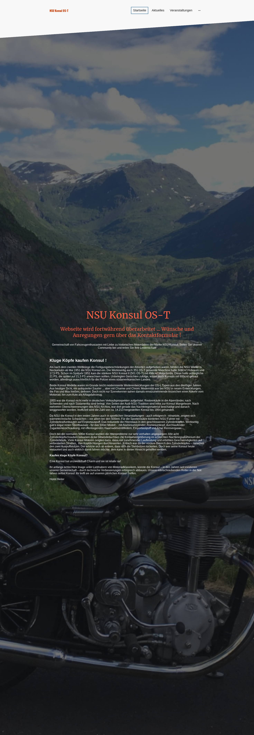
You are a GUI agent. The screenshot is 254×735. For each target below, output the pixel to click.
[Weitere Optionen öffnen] (199, 10)
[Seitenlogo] (73, 15)
